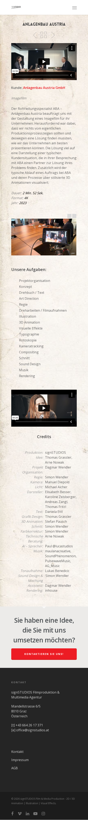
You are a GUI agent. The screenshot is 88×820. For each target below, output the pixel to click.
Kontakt (17, 751)
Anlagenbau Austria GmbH (44, 87)
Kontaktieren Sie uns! (44, 654)
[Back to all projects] (43, 35)
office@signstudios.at (32, 730)
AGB (14, 768)
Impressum (20, 760)
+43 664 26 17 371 (29, 725)
